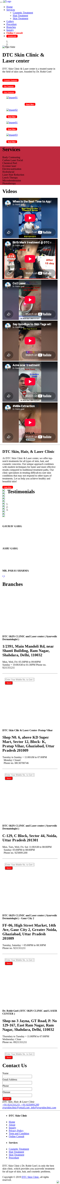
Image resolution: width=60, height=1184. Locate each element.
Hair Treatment (20, 15)
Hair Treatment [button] (9, 86)
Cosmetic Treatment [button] (10, 80)
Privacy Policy (16, 1130)
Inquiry (10, 30)
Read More (30, 104)
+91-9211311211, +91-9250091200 (20, 1104)
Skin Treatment (20, 18)
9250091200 (12, 36)
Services (10, 9)
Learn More (7, 487)
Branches (11, 27)
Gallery (10, 21)
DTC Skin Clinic (30, 1177)
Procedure (11, 24)
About (12, 1124)
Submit (6, 1099)
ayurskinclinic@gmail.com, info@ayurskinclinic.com (29, 1107)
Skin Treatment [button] (9, 92)
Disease (6, 1092)
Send (9, 683)
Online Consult (14, 33)
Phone (5, 1085)
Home (9, 6)
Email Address (9, 1079)
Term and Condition (19, 1133)
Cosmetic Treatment (23, 12)
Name (5, 1073)
